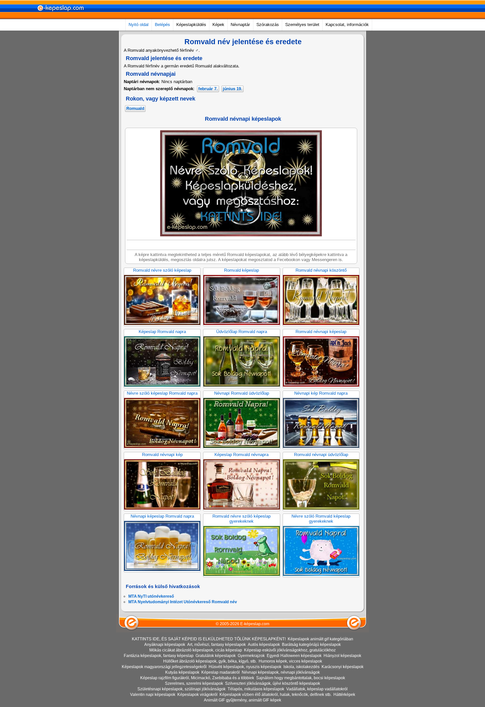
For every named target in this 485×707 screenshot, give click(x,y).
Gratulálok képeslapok (216, 655)
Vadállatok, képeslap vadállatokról (317, 689)
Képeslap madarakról (220, 672)
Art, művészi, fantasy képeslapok (216, 644)
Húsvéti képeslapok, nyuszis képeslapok (245, 667)
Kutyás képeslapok (182, 672)
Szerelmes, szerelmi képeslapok (194, 683)
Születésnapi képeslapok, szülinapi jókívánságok (181, 689)
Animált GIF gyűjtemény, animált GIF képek (242, 700)
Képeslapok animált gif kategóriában (320, 639)
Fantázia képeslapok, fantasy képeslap (158, 655)
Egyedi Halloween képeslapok (294, 655)
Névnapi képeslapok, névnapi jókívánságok (281, 672)
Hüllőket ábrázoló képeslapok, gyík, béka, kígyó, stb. (210, 661)
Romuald (135, 108)
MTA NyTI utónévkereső (151, 596)
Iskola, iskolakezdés (301, 667)
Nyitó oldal (139, 24)
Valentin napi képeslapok (152, 694)
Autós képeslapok (264, 644)
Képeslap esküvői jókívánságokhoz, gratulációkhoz (290, 650)
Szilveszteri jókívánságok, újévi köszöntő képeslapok (272, 683)
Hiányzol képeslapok (342, 655)
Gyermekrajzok (251, 655)
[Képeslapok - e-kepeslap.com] (60, 17)
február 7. (208, 88)
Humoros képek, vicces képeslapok (290, 661)
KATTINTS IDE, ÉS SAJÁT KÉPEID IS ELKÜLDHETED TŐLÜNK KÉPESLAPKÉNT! (209, 639)
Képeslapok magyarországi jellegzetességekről (164, 667)
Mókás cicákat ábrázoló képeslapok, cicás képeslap (195, 650)
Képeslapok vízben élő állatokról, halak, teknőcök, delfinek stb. (275, 694)
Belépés (162, 24)
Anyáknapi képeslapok (164, 644)
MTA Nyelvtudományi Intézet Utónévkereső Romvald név (182, 602)
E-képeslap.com (254, 624)
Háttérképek (344, 694)
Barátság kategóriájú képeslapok (311, 644)
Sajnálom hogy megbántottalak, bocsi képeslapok (300, 678)
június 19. (232, 88)
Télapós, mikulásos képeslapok (256, 689)
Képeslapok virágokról (197, 694)
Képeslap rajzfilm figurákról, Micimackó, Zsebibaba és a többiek (197, 678)
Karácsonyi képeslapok (342, 667)
